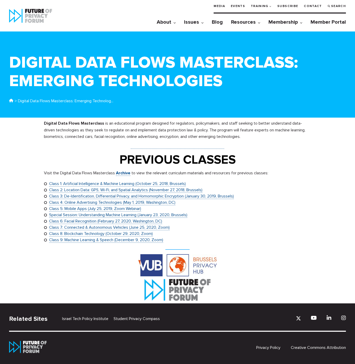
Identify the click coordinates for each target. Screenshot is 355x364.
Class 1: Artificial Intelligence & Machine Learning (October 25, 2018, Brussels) (117, 183)
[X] (298, 318)
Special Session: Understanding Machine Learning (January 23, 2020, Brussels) (118, 215)
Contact (313, 6)
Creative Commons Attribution (318, 347)
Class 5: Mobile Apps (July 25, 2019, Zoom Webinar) (95, 208)
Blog (217, 22)
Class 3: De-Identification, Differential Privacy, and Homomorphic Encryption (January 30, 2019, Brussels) (141, 196)
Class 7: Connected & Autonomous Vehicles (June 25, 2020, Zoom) (109, 227)
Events (238, 6)
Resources (243, 22)
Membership (283, 22)
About (164, 22)
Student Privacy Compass (137, 318)
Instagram (343, 318)
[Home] (11, 101)
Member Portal (328, 22)
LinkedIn (329, 318)
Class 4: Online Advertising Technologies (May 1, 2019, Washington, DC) (112, 202)
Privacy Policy (268, 347)
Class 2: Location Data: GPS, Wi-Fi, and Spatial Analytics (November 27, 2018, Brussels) (125, 190)
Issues (191, 22)
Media (219, 6)
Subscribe (287, 6)
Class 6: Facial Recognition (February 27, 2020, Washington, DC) (105, 221)
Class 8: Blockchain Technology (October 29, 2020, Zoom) (101, 233)
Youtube (314, 318)
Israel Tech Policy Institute (85, 318)
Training (259, 6)
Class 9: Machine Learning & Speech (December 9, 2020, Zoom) (106, 239)
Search (338, 6)
